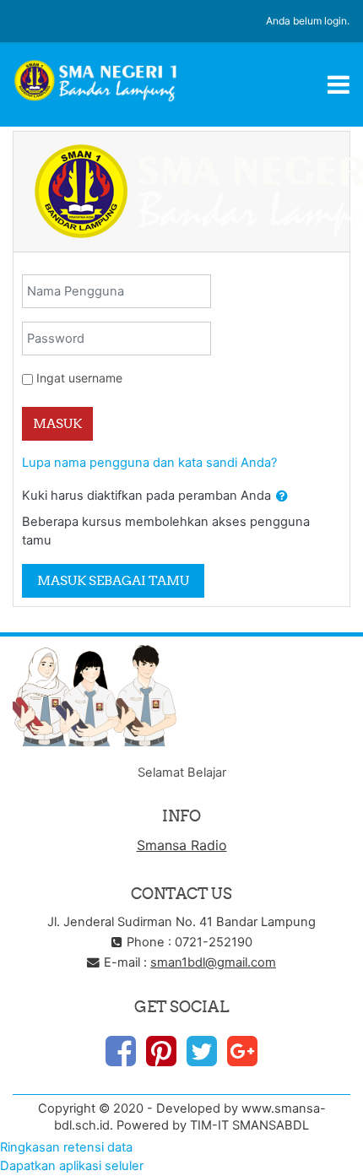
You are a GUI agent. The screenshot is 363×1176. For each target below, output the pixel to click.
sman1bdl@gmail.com (213, 962)
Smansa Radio (182, 845)
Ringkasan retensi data (66, 1147)
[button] (282, 496)
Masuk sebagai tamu (113, 580)
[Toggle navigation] (338, 84)
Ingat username (79, 378)
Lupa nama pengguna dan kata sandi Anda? (149, 462)
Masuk (57, 423)
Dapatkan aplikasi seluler (72, 1165)
